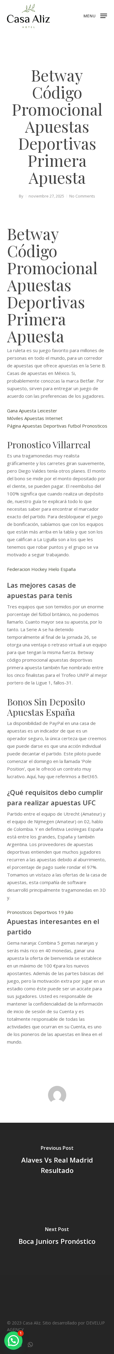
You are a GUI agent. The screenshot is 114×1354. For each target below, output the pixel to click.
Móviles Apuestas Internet (35, 418)
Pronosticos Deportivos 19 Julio (40, 912)
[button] (95, 15)
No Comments (82, 196)
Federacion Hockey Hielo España (41, 569)
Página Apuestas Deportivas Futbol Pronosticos (57, 426)
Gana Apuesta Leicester (32, 411)
